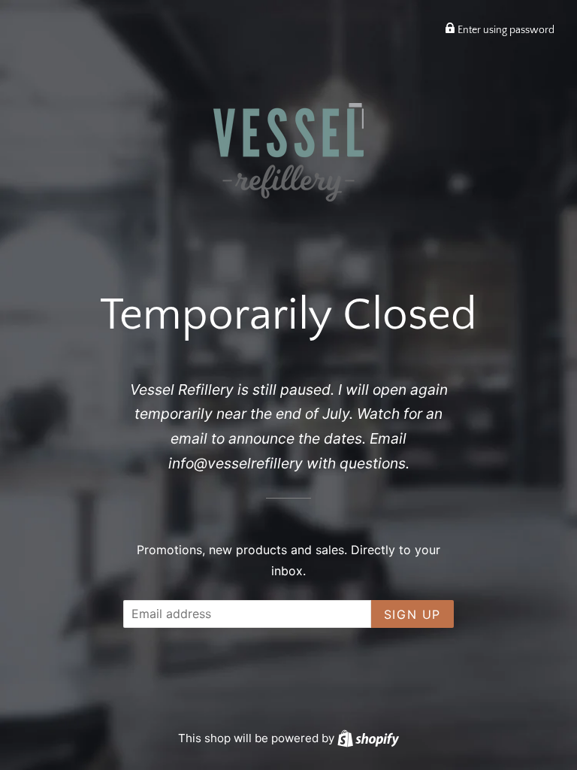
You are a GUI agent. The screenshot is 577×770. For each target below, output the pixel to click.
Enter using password (504, 30)
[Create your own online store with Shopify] (368, 738)
